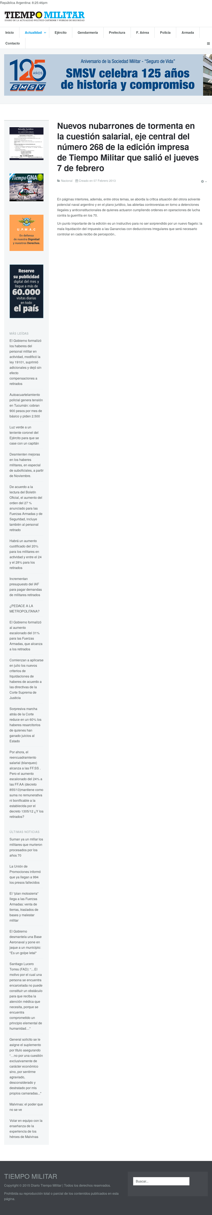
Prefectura (117, 32)
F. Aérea (142, 32)
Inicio (9, 32)
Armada (188, 32)
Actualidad (34, 32)
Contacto (12, 43)
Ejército (61, 32)
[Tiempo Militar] (44, 16)
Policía (165, 32)
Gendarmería (88, 32)
